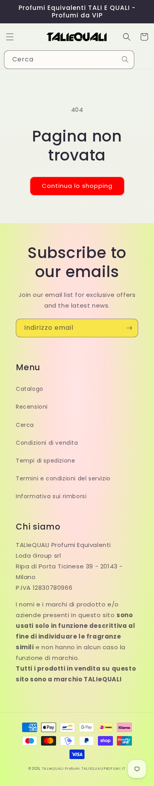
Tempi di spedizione (45, 461)
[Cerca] (125, 59)
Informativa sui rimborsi (51, 496)
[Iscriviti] (129, 328)
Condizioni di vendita (47, 443)
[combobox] (69, 60)
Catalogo (29, 389)
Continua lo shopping (77, 186)
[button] (10, 37)
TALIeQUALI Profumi (61, 768)
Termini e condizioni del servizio (63, 478)
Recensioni (32, 407)
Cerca (25, 425)
